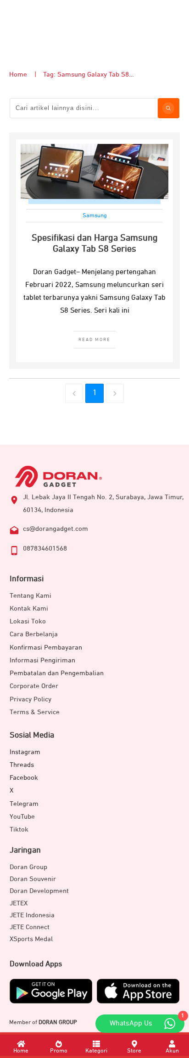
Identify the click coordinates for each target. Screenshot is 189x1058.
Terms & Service (35, 712)
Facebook (24, 777)
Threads (22, 764)
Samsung (95, 216)
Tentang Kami (30, 595)
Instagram (25, 752)
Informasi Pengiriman (42, 660)
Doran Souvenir (33, 879)
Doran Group (28, 867)
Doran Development (39, 890)
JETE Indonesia (32, 915)
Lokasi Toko (28, 621)
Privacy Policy (30, 699)
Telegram (24, 803)
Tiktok (19, 829)
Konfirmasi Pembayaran (46, 647)
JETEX (19, 903)
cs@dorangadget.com (55, 528)
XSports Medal (31, 939)
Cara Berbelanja (34, 634)
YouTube (22, 816)
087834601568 (45, 548)
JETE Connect (30, 927)
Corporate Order (34, 686)
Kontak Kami (29, 608)
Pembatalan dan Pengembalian (57, 673)
